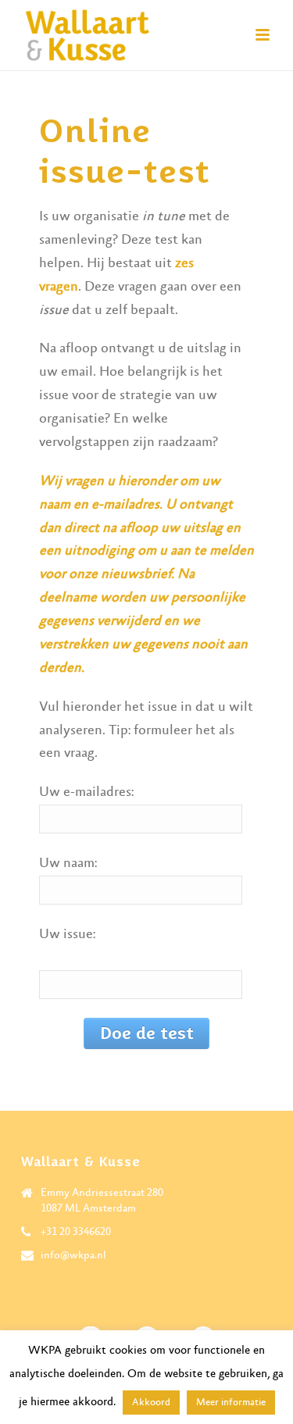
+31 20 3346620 (76, 1232)
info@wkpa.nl (73, 1255)
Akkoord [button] (151, 1402)
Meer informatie (231, 1402)
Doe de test (147, 1033)
